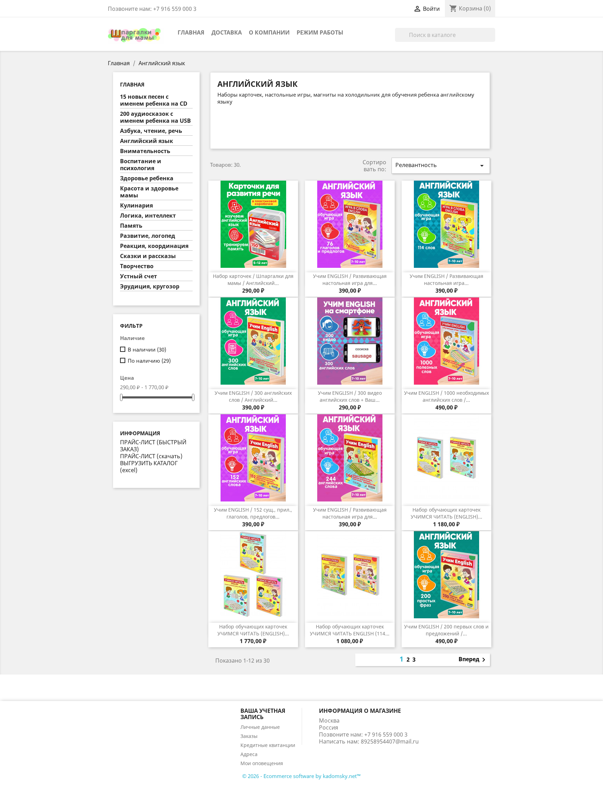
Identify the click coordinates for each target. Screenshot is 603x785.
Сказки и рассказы (148, 256)
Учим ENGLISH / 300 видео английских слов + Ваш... (350, 396)
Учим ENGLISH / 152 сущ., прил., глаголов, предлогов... (253, 513)
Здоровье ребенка (146, 178)
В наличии (147, 349)
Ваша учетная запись (262, 714)
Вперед (473, 660)
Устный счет (138, 276)
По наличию (149, 360)
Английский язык (146, 141)
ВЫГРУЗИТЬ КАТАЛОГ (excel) (149, 466)
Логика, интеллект (148, 215)
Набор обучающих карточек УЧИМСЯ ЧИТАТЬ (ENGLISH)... (446, 513)
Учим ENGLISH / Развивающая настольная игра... (446, 279)
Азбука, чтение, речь (151, 131)
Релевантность (440, 165)
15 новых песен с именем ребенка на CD (153, 100)
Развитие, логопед (147, 236)
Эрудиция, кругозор (149, 286)
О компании (269, 32)
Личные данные (260, 727)
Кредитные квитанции (267, 745)
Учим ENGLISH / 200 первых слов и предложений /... (446, 630)
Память (131, 225)
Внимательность (145, 151)
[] (492, 39)
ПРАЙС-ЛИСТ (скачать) (151, 456)
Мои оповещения (261, 763)
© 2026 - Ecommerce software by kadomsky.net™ (301, 775)
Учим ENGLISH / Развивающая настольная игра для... (350, 279)
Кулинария (136, 205)
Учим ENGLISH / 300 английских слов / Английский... (253, 396)
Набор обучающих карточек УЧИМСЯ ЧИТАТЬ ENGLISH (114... (349, 630)
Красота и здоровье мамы (149, 192)
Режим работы (320, 32)
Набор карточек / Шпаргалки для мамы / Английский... (253, 279)
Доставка (226, 32)
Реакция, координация (154, 246)
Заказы (249, 736)
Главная (191, 32)
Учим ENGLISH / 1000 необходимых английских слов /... (446, 396)
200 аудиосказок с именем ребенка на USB (155, 117)
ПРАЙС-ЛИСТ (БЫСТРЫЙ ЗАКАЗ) (153, 445)
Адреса (249, 754)
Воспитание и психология (140, 165)
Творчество (137, 266)
